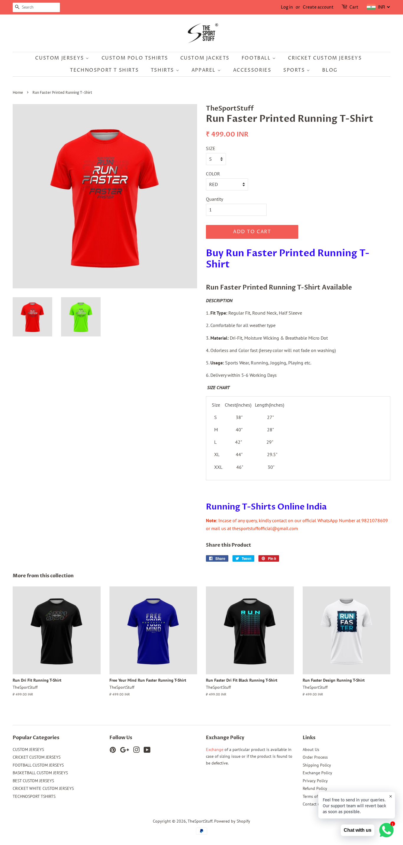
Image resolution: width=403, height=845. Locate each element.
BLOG (329, 70)
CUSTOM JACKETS (205, 58)
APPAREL (204, 70)
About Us (311, 749)
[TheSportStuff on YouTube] (147, 751)
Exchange (214, 749)
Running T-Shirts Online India (266, 506)
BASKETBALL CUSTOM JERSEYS (40, 772)
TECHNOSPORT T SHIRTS (104, 70)
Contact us (312, 804)
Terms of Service (317, 796)
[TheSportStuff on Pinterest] (112, 751)
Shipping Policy (317, 765)
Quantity (214, 199)
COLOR (213, 174)
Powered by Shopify (232, 821)
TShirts (163, 70)
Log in (287, 7)
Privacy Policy (315, 780)
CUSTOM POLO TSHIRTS (134, 58)
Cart (353, 7)
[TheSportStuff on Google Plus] (124, 751)
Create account (318, 7)
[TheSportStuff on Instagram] (136, 751)
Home (18, 92)
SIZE (210, 148)
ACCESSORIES (252, 70)
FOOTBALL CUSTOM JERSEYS (38, 765)
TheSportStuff (200, 821)
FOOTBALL (257, 58)
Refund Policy (315, 788)
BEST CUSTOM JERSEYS (33, 780)
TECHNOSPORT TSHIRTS (34, 796)
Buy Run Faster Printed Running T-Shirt (287, 259)
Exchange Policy (317, 772)
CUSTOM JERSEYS (60, 58)
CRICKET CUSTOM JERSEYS (325, 58)
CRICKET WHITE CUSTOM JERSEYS (43, 788)
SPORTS (295, 70)
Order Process (315, 757)
